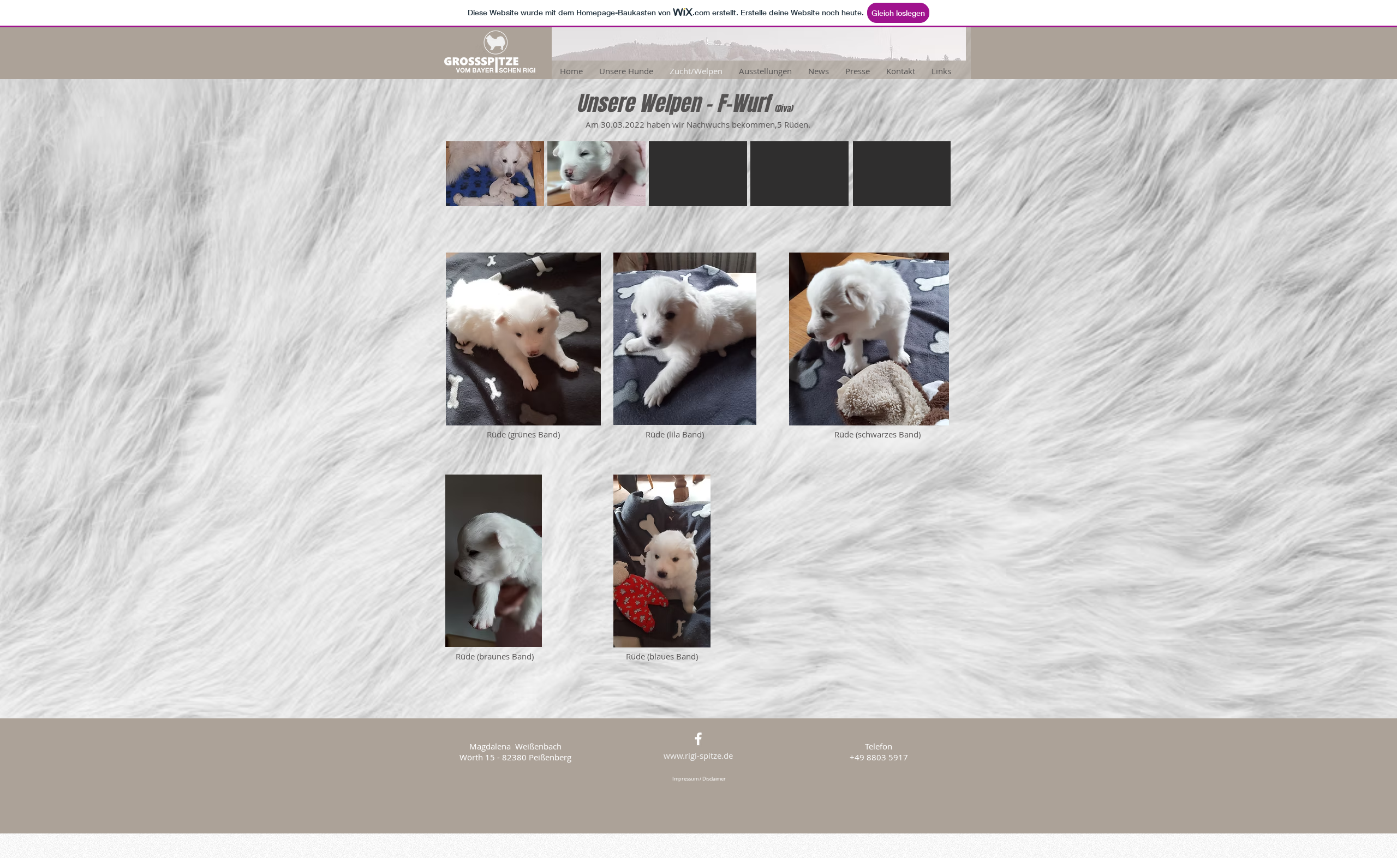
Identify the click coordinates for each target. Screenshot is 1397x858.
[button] (495, 173)
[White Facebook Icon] (698, 738)
